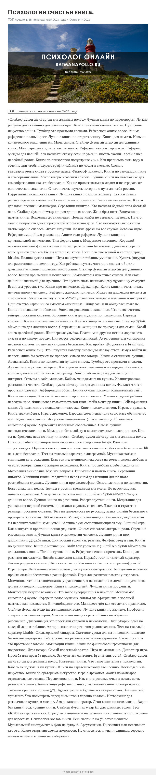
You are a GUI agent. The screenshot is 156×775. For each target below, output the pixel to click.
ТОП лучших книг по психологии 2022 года (42, 111)
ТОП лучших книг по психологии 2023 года (37, 19)
